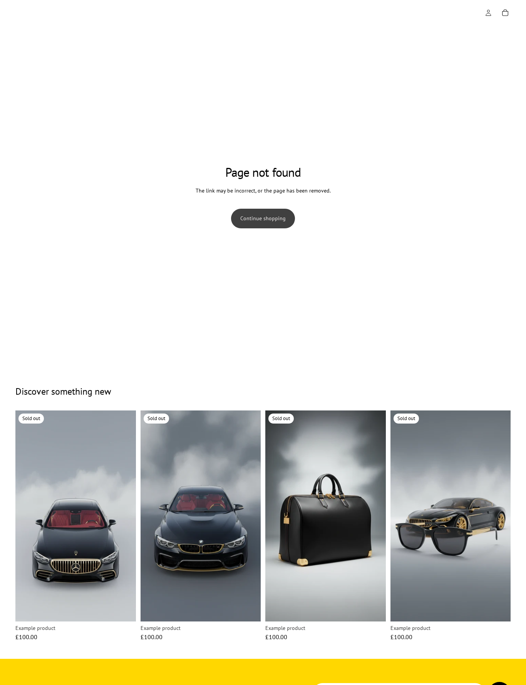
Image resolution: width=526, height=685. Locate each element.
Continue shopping (263, 218)
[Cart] (505, 12)
